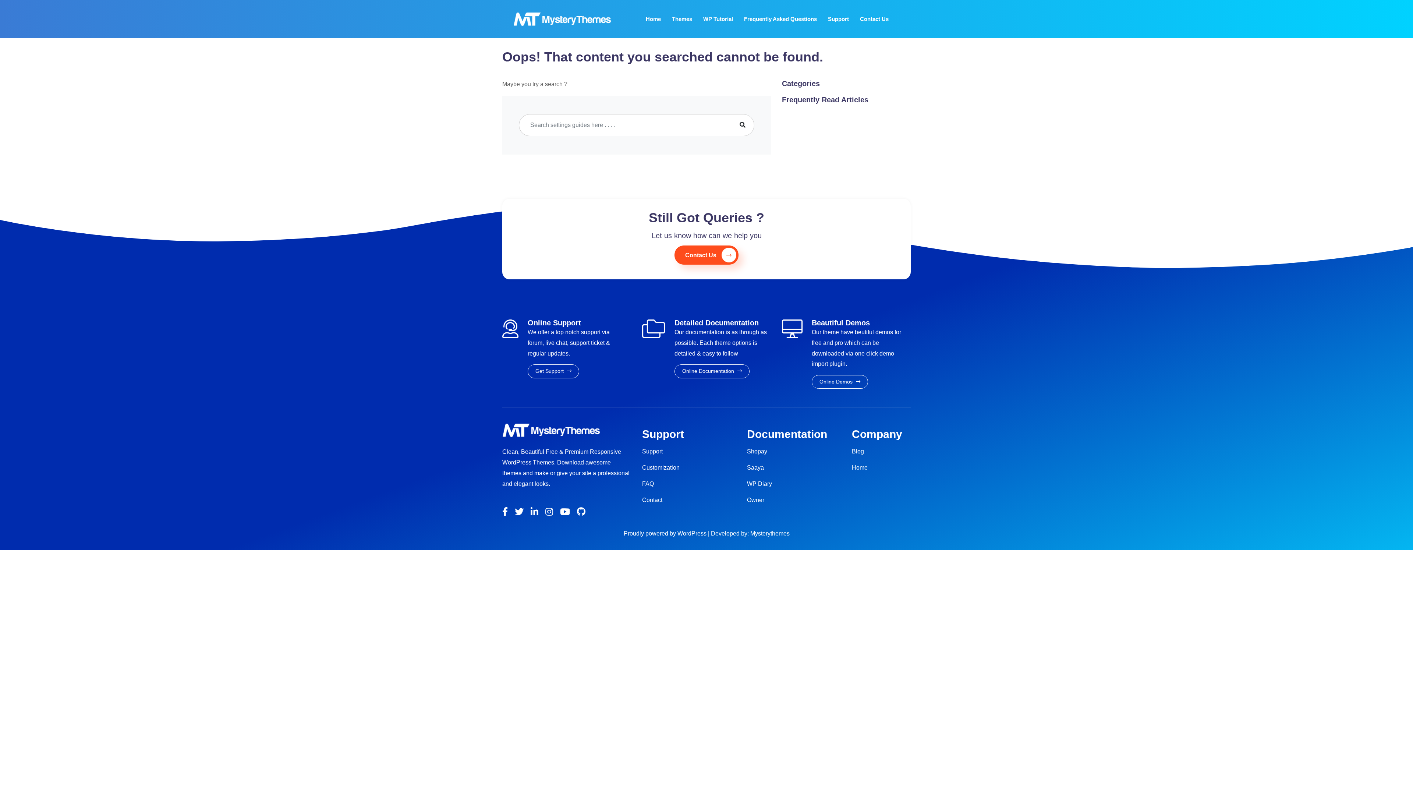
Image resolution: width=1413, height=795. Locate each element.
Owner (755, 500)
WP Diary (759, 484)
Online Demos (836, 382)
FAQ (648, 484)
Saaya (755, 467)
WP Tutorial (718, 19)
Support (838, 19)
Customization (661, 467)
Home (653, 19)
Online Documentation (709, 371)
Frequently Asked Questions (780, 19)
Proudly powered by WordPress (666, 533)
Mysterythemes (770, 533)
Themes (682, 19)
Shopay (757, 451)
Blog (858, 451)
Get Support (550, 371)
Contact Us (874, 19)
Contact (652, 500)
